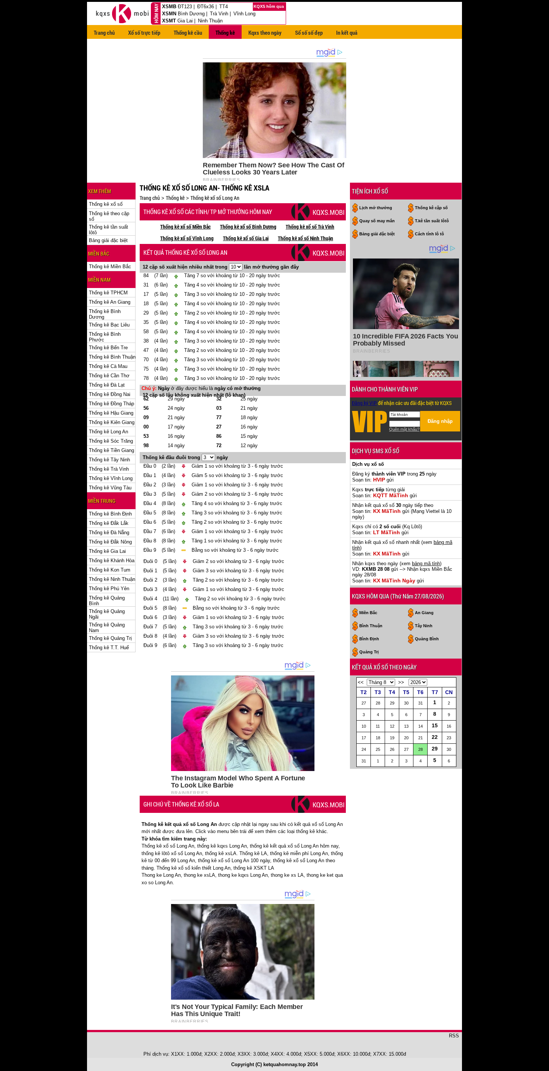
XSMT (169, 21)
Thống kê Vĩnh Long (111, 478)
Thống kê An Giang (109, 302)
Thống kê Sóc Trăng (111, 441)
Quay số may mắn (377, 221)
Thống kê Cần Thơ (109, 375)
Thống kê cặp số (431, 207)
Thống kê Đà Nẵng (109, 532)
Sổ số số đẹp (309, 32)
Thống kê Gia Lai (107, 551)
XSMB (169, 6)
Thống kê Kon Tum (109, 570)
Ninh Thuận (210, 21)
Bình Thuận (370, 625)
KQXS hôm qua (269, 6)
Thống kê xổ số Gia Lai (246, 238)
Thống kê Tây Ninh (109, 459)
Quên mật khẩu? (404, 429)
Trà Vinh (219, 13)
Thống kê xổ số (105, 204)
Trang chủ (104, 32)
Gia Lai (185, 21)
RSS (454, 1036)
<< (361, 682)
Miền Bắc (368, 612)
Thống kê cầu (188, 32)
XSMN (169, 13)
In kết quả (346, 32)
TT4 (223, 6)
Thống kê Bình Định (110, 514)
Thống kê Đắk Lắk (108, 523)
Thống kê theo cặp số (109, 216)
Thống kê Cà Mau (108, 366)
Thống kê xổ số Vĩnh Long (187, 238)
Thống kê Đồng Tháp (111, 403)
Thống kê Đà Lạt (107, 385)
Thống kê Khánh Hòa (111, 560)
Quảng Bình (427, 639)
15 (435, 725)
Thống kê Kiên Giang (111, 422)
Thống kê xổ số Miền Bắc (185, 226)
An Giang (424, 612)
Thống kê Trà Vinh (109, 469)
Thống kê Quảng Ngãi (107, 614)
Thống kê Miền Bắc (110, 266)
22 (435, 737)
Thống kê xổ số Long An (214, 197)
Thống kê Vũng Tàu (110, 487)
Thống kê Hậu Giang (111, 413)
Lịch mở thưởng (375, 207)
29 (435, 749)
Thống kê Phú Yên (109, 588)
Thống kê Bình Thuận (112, 357)
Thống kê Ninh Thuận (112, 579)
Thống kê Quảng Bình (107, 600)
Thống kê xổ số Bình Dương (248, 226)
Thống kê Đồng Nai (109, 394)
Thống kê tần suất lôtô (108, 229)
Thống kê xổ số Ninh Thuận (305, 238)
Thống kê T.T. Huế (109, 647)
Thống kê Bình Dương (105, 314)
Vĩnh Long (244, 13)
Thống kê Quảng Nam (107, 627)
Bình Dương (191, 13)
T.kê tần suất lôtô (432, 221)
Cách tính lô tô (429, 234)
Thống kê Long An (108, 431)
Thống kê (225, 32)
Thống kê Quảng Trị (110, 638)
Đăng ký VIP (364, 402)
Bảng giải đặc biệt (108, 240)
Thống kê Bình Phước (105, 337)
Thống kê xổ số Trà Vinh (310, 226)
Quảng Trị (369, 652)
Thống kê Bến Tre (108, 347)
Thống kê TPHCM (108, 292)
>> (401, 682)
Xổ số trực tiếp (144, 32)
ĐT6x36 (205, 6)
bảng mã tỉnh (426, 563)
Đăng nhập (440, 421)
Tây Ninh (423, 625)
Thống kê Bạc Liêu (109, 325)
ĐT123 (185, 6)
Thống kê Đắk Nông (110, 542)
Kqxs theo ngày (265, 32)
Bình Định (369, 639)
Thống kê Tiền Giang (111, 450)
